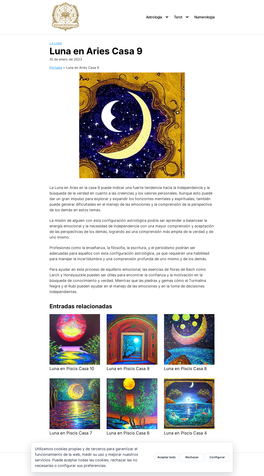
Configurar (217, 457)
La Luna (56, 43)
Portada (56, 67)
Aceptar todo (166, 457)
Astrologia (154, 17)
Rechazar (192, 457)
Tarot (178, 17)
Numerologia (204, 17)
